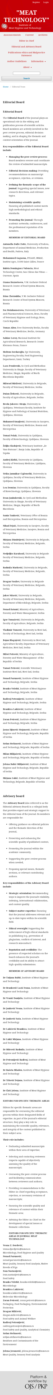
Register (36, 2)
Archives (42, 34)
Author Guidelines (16, 61)
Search (26, 78)
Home (6, 86)
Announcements (12, 34)
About (26, 67)
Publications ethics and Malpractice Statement (26, 54)
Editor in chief (26, 40)
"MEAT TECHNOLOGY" (26, 16)
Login (46, 2)
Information (37, 61)
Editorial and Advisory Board (26, 46)
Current (29, 34)
